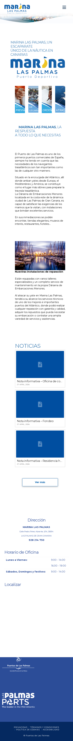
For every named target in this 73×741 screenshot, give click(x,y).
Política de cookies (28, 729)
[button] (64, 7)
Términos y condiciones (44, 727)
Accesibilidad (51, 729)
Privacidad (20, 727)
